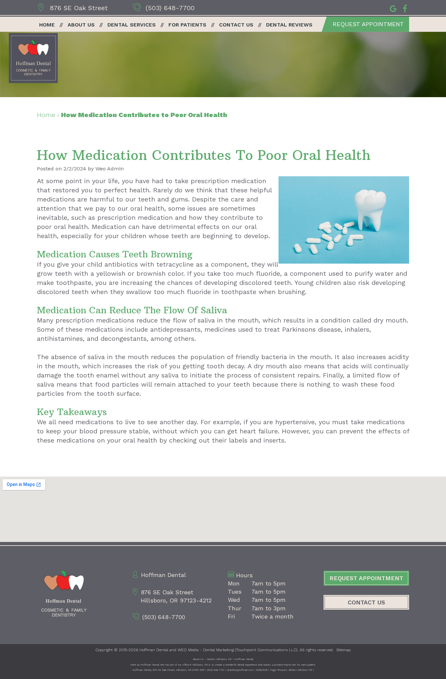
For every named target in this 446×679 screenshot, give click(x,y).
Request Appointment (368, 24)
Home (47, 25)
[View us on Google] (393, 8)
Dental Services (131, 25)
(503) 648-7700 (170, 8)
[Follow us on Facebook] (405, 8)
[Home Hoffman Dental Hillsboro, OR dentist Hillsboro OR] (33, 58)
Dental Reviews (289, 25)
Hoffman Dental (153, 650)
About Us (81, 25)
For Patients (187, 25)
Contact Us (236, 25)
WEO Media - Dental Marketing (206, 650)
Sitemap (343, 650)
